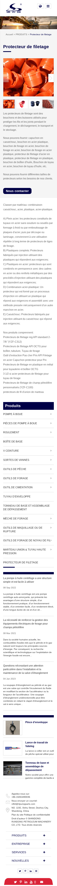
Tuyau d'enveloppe (17, 496)
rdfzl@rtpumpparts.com (23, 804)
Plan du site (17, 814)
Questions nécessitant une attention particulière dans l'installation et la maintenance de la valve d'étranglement (25, 669)
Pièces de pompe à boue (20, 423)
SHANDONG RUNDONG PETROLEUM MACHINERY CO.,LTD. (31, 821)
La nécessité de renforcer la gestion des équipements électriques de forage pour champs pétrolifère (25, 624)
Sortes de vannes (16, 460)
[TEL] (35, 881)
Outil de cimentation (18, 487)
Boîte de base (13, 441)
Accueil (9, 34)
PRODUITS (21, 34)
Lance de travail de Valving (36, 744)
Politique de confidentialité (37, 814)
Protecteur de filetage (40, 34)
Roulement (11, 432)
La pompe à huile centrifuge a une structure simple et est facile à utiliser (27, 580)
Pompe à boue (13, 414)
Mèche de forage (15, 518)
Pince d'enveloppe (36, 722)
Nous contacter (17, 191)
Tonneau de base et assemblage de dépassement (26, 507)
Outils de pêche (14, 469)
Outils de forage (15, 478)
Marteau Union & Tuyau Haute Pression (24, 551)
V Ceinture (11, 450)
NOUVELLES (20, 860)
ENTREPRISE (21, 843)
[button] (51, 78)
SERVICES (19, 852)
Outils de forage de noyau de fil (27, 540)
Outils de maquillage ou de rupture (22, 529)
